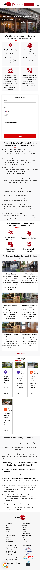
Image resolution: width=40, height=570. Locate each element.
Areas (23, 537)
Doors (7, 531)
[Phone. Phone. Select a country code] (7, 111)
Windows (8, 525)
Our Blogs (25, 541)
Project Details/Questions (11, 122)
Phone (6, 108)
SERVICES (9, 523)
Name (6, 100)
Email (6, 115)
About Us (24, 525)
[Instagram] (9, 563)
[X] (14, 563)
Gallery (24, 529)
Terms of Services (26, 535)
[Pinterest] (19, 563)
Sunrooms (8, 539)
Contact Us (25, 527)
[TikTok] (16, 563)
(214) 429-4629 (12, 560)
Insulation (8, 537)
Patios (7, 527)
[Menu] (37, 4)
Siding (7, 533)
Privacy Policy (26, 533)
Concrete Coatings (11, 535)
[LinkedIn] (12, 563)
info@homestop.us (13, 557)
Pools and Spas (10, 541)
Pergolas (8, 529)
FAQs (23, 539)
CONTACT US (11, 545)
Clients (24, 531)
